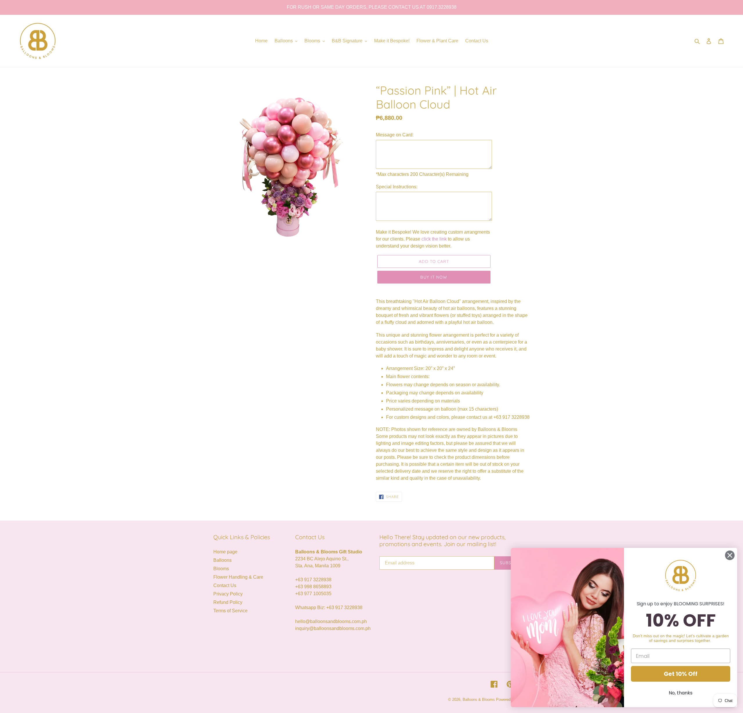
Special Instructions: (396, 186)
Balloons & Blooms (479, 699)
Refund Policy (227, 602)
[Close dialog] (730, 555)
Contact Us (224, 585)
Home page (225, 551)
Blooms (221, 568)
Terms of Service (230, 610)
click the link (434, 239)
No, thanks (680, 692)
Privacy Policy (228, 593)
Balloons (222, 560)
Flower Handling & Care (238, 577)
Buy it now (433, 277)
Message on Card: (395, 134)
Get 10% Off (680, 674)
